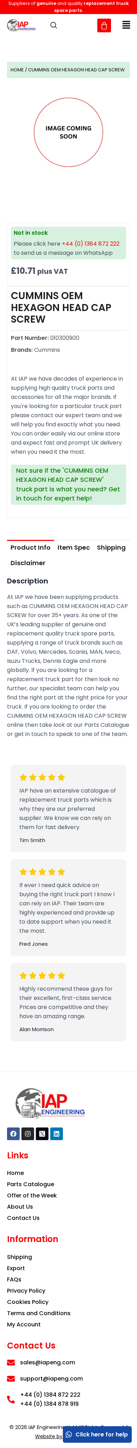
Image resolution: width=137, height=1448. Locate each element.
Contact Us (23, 1218)
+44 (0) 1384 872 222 (90, 244)
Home (17, 69)
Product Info (31, 547)
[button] (126, 25)
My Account (24, 1324)
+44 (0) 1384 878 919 (49, 1404)
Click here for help (102, 1434)
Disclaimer (28, 562)
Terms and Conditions (39, 1313)
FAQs (14, 1279)
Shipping (111, 547)
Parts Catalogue (30, 1184)
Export (16, 1268)
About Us (20, 1207)
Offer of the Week (32, 1195)
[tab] (30, 547)
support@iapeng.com (51, 1379)
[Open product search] (53, 25)
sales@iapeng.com (47, 1362)
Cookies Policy (27, 1302)
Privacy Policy (26, 1291)
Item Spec (74, 547)
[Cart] (104, 25)
